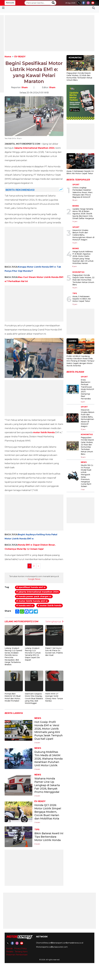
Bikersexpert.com (59, 943)
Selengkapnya (53, 621)
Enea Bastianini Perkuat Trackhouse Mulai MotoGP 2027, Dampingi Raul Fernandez (87, 389)
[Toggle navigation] (3, 8)
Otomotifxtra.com (44, 943)
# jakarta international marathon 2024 (37, 592)
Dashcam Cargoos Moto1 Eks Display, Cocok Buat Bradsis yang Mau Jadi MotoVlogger (34, 698)
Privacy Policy (20, 948)
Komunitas (78, 272)
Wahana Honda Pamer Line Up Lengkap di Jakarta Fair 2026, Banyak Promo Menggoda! (47, 785)
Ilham (25, 87)
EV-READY (20, 56)
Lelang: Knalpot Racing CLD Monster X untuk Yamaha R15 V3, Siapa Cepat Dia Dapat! (33, 654)
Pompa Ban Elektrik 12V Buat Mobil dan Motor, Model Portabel (13, 697)
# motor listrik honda (49, 605)
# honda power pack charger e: (33, 596)
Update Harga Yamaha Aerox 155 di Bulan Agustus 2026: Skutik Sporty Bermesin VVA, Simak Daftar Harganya (83, 214)
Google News (34, 579)
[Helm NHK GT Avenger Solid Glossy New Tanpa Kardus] (54, 675)
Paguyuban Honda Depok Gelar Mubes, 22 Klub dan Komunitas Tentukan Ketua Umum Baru (79, 76)
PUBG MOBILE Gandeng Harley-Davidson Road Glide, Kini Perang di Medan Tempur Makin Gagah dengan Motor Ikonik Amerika (80, 361)
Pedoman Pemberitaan (17, 955)
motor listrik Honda (44, 432)
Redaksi (9, 951)
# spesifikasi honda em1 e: (31, 587)
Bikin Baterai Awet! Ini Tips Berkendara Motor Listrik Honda (48, 837)
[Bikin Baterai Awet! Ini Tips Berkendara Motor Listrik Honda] (18, 836)
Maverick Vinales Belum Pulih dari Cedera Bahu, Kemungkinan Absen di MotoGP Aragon (83, 235)
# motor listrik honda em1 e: (32, 601)
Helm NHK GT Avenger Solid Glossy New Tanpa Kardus (54, 697)
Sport (75, 184)
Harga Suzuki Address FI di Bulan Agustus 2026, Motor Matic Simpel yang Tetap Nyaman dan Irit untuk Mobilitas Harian (82, 257)
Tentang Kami (21, 951)
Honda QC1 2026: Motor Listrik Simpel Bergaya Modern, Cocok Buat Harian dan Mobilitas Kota (47, 812)
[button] (93, 8)
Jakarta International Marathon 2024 (34, 148)
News (37, 718)
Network (10, 3)
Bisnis (75, 206)
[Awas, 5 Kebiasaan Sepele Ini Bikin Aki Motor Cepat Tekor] (80, 161)
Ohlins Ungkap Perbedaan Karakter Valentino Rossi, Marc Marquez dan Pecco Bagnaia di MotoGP (82, 192)
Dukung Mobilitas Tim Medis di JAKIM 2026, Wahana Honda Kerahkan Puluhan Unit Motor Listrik (48, 758)
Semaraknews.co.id (74, 943)
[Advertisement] (49, 33)
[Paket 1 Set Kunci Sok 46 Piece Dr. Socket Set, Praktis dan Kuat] (54, 630)
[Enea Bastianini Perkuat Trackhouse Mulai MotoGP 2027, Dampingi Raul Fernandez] (73, 389)
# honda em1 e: (24, 605)
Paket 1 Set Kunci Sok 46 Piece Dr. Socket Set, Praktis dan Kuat (54, 651)
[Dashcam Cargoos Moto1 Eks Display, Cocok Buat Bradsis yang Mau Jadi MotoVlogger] (34, 675)
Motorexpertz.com (44, 947)
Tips (36, 829)
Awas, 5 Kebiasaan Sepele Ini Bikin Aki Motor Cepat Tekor (80, 172)
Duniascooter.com (59, 947)
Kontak (9, 948)
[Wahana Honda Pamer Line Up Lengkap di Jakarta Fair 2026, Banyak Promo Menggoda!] (18, 785)
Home (8, 56)
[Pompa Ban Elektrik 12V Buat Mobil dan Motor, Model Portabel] (14, 675)
